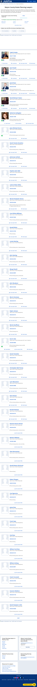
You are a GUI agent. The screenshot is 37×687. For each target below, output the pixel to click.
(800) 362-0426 (13, 286)
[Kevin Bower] (5, 398)
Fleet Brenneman (14, 451)
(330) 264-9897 (13, 273)
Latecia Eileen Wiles (15, 185)
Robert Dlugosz (14, 479)
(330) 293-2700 (13, 71)
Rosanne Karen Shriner (16, 423)
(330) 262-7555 (13, 146)
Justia (20, 675)
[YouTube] (15, 677)
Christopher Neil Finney (16, 368)
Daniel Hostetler (14, 354)
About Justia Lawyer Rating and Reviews (9, 671)
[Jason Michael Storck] (5, 130)
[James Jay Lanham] (5, 159)
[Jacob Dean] (5, 85)
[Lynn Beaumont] (5, 384)
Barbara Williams (14, 437)
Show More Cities (18, 25)
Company (13, 679)
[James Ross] (5, 510)
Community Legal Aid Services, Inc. (27, 642)
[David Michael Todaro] (5, 100)
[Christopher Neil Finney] (5, 370)
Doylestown (3, 22)
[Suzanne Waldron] (5, 593)
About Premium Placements (7, 669)
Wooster (26, 22)
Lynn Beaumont (14, 382)
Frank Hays (13, 521)
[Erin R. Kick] (5, 341)
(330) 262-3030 (13, 188)
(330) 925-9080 (13, 385)
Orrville (14, 21)
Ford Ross (12, 535)
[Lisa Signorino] (5, 496)
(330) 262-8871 (13, 566)
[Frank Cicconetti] (5, 579)
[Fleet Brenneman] (5, 454)
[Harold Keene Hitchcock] (5, 468)
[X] (21, 677)
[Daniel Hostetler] (5, 356)
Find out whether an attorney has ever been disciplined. (27, 658)
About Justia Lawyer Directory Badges (9, 665)
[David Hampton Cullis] (5, 607)
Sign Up (34, 1)
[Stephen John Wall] (5, 173)
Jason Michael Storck (15, 128)
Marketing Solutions (32, 679)
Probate (3, 657)
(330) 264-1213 (13, 511)
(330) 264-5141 (13, 160)
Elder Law (4, 655)
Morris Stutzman (14, 297)
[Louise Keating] (5, 244)
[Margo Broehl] (5, 272)
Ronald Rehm (13, 227)
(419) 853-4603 (13, 441)
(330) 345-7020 (13, 231)
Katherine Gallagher (15, 113)
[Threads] (19, 677)
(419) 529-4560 (13, 608)
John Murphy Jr (14, 283)
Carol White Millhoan (16, 213)
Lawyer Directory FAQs (6, 667)
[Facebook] (16, 677)
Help (16, 679)
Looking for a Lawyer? (28, 684)
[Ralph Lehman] (5, 313)
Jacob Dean (13, 83)
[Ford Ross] (5, 538)
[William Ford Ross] (5, 552)
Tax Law (3, 658)
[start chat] (34, 684)
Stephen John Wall (15, 171)
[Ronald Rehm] (5, 230)
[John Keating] (5, 258)
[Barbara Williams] (5, 440)
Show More (28, 647)
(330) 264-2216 (13, 427)
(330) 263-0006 (13, 132)
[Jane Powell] (5, 70)
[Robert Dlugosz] (5, 482)
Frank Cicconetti (14, 577)
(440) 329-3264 (13, 483)
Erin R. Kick (13, 339)
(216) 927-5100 (13, 399)
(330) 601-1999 (13, 116)
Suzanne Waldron (15, 591)
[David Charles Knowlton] (5, 145)
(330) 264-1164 (13, 594)
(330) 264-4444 (13, 174)
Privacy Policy (26, 679)
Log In (31, 1)
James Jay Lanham (15, 157)
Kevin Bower (13, 395)
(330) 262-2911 (13, 101)
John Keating (13, 255)
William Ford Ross (15, 549)
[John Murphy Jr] (5, 286)
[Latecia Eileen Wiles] (5, 187)
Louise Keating (14, 241)
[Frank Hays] (5, 524)
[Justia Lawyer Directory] (7, 1)
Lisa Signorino (14, 493)
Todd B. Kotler (14, 52)
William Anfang (14, 563)
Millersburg (4, 644)
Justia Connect (4, 679)
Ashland (3, 642)
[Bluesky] (20, 677)
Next (18, 618)
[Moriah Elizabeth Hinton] (5, 201)
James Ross (13, 507)
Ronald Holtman (14, 409)
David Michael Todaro (16, 98)
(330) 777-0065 (13, 56)
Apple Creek (3, 21)
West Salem (27, 21)
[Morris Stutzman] (5, 299)
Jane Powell (13, 68)
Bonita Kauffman (14, 325)
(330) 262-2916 (13, 259)
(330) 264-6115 (13, 300)
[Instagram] (17, 677)
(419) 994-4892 (13, 342)
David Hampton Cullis (16, 605)
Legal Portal (9, 679)
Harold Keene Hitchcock (16, 465)
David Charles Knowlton (16, 143)
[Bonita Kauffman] (5, 327)
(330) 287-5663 (13, 217)
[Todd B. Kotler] (5, 55)
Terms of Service (20, 679)
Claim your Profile (5, 668)
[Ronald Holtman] (5, 412)
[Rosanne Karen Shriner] (5, 426)
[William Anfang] (5, 565)
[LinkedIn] (13, 677)
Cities (23, 15)
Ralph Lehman (14, 311)
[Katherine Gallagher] (5, 115)
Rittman (14, 22)
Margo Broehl (13, 269)
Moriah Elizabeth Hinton (17, 199)
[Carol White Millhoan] (5, 216)
